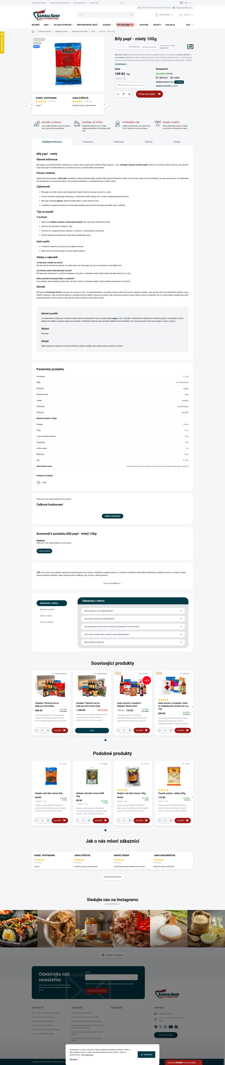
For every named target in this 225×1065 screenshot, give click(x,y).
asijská (185, 388)
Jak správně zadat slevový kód (43, 1021)
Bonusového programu (137, 85)
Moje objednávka (79, 3)
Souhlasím (148, 1055)
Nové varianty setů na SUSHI (42, 1025)
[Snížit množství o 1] (36, 730)
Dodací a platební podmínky (60, 3)
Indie (186, 394)
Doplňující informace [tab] (52, 142)
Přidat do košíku (146, 94)
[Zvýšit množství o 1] (48, 730)
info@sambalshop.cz (166, 1014)
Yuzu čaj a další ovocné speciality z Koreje (86, 1021)
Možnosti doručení (167, 86)
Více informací (87, 1055)
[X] (160, 1026)
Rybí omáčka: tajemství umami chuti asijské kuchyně (87, 1033)
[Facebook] (156, 1026)
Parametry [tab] (88, 142)
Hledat (131, 15)
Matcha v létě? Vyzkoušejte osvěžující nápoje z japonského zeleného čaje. (88, 1026)
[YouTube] (170, 1026)
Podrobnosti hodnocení (149, 47)
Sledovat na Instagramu (114, 955)
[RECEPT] (174, 686)
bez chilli (185, 412)
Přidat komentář (44, 551)
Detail (92, 730)
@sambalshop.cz (112, 904)
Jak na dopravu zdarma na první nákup (46, 1013)
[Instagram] (165, 1026)
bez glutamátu (183, 406)
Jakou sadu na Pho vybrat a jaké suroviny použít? (86, 1039)
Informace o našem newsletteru (43, 1017)
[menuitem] (36, 24)
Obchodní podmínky (39, 3)
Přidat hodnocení (112, 516)
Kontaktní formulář (166, 1035)
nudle (114, 318)
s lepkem (185, 400)
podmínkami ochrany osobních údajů (120, 984)
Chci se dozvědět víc (111, 583)
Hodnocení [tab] (119, 142)
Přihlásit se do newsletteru (97, 991)
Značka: (164, 48)
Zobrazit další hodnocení (112, 877)
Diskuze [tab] (149, 142)
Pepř (44, 482)
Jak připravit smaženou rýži (81, 1013)
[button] (104, 104)
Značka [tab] (176, 142)
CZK (186, 3)
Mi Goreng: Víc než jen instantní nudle (84, 1017)
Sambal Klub (93, 3)
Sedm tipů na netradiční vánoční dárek (45, 1029)
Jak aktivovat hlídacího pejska (43, 1034)
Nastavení (74, 1059)
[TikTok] (176, 1026)
